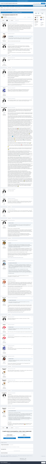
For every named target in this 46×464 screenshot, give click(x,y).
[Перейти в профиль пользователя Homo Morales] (4, 358)
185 (4, 226)
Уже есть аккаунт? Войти (36, 3)
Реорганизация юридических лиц (11, 17)
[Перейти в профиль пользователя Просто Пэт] (35, 19)
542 (4, 362)
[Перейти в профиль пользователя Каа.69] (4, 60)
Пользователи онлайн (17, 7)
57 (4, 104)
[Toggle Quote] (8, 36)
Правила (8, 7)
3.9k (4, 267)
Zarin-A (4, 345)
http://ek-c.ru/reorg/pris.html (11, 77)
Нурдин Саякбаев (4, 261)
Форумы (2, 7)
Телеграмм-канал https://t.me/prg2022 (17, 12)
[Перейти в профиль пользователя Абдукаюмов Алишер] (4, 372)
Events (4, 7)
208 (4, 285)
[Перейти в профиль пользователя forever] (4, 72)
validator (4, 324)
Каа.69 (4, 57)
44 (4, 215)
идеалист (4, 279)
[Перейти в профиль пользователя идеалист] (4, 282)
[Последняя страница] (13, 20)
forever (4, 69)
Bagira (4, 33)
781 (4, 246)
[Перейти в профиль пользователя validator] (4, 327)
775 (4, 341)
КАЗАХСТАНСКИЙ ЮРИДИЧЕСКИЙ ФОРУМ (9, 3)
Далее (12, 20)
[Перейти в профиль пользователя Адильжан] (4, 243)
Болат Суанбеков (4, 107)
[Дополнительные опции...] (32, 23)
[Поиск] (44, 5)
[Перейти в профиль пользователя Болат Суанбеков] (4, 110)
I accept (44, 462)
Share (25, 17)
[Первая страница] (1, 20)
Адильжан (4, 240)
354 (4, 375)
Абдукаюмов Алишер (4, 369)
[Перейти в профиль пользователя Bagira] (4, 36)
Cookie (25, 458)
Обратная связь (22, 458)
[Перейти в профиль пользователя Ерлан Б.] (4, 211)
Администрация (12, 7)
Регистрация (43, 3)
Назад (3, 20)
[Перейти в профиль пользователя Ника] (2, 17)
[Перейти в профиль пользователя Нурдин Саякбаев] (4, 263)
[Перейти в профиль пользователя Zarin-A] (4, 90)
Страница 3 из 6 (17, 20)
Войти (24, 437)
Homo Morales (4, 356)
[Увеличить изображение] (18, 128)
